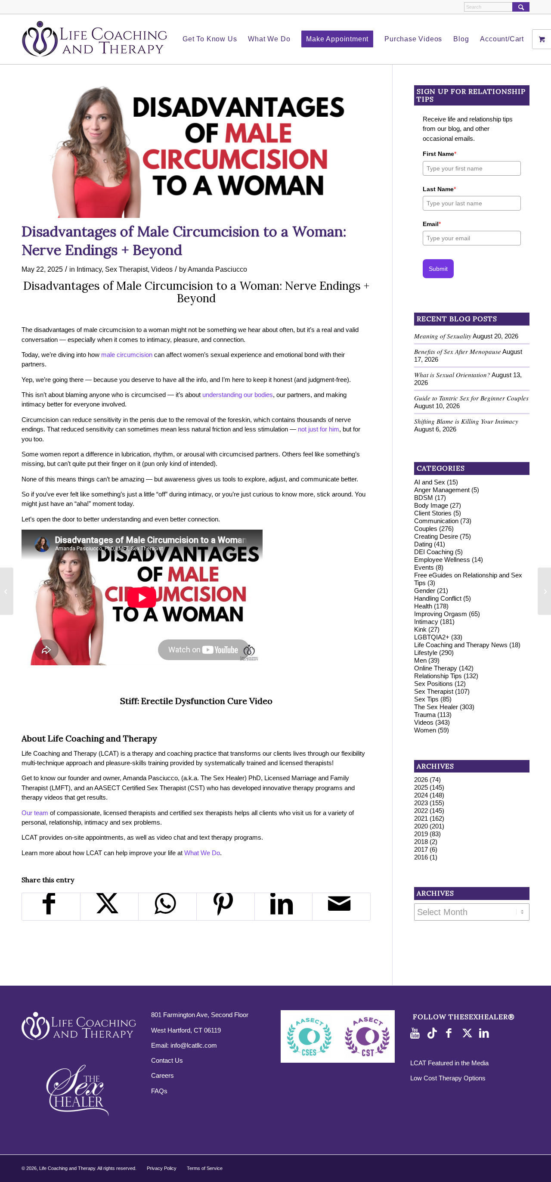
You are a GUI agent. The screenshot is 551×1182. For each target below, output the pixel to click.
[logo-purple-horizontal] (95, 39)
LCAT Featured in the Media (449, 1063)
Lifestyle (425, 652)
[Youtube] (416, 1033)
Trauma (425, 714)
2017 (421, 849)
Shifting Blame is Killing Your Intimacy (466, 421)
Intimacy (89, 269)
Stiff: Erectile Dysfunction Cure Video (196, 700)
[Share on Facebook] (51, 906)
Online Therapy (435, 668)
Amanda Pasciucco (217, 269)
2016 (421, 857)
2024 (421, 795)
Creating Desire (436, 536)
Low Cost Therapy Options (448, 1078)
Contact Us (167, 1060)
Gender (424, 590)
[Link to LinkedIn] (485, 1033)
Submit (438, 268)
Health (423, 606)
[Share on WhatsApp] (167, 906)
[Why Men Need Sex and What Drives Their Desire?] (6, 591)
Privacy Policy (161, 1168)
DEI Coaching (433, 551)
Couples (425, 528)
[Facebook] (451, 1033)
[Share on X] (109, 906)
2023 (421, 803)
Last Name (439, 189)
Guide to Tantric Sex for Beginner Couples (471, 398)
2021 (421, 818)
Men (420, 660)
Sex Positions (433, 683)
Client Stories (433, 513)
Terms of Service (205, 1168)
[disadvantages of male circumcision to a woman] (196, 151)
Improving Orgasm (440, 613)
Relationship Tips (438, 675)
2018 (421, 841)
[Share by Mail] (341, 906)
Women (425, 730)
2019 (421, 834)
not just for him (318, 429)
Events (424, 567)
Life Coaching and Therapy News (461, 644)
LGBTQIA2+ (431, 637)
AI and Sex (429, 482)
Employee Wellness (442, 559)
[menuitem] (209, 39)
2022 (421, 810)
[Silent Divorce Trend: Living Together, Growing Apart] (544, 591)
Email (432, 223)
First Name (439, 153)
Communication (436, 520)
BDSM (423, 497)
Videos (162, 269)
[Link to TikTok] (433, 1033)
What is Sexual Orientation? (452, 374)
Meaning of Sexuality (442, 336)
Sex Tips (426, 699)
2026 (421, 779)
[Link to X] (468, 1033)
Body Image (431, 505)
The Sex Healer (436, 706)
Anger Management (442, 489)
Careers (162, 1075)
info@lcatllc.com (193, 1045)
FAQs (159, 1091)
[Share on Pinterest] (225, 906)
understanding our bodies (237, 394)
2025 (421, 787)
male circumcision (126, 354)
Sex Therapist (126, 269)
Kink (420, 629)
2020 (421, 826)
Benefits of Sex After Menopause (457, 351)
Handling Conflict (437, 598)
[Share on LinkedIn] (284, 906)
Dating (423, 544)
